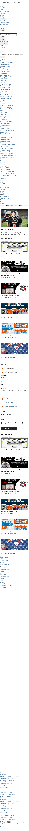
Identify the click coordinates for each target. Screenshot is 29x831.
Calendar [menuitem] (2, 189)
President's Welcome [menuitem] (6, 168)
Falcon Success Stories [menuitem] (6, 148)
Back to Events (9, 428)
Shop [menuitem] (1, 182)
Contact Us (3, 582)
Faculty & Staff (4, 24)
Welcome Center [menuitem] (4, 93)
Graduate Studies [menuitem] (5, 71)
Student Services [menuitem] (4, 116)
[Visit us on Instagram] (14, 647)
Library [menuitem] (2, 185)
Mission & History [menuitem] (5, 169)
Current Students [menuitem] (4, 198)
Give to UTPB (4, 564)
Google (5, 423)
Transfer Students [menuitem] (5, 89)
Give (1, 180)
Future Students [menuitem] (4, 196)
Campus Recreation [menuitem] (5, 134)
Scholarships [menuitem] (3, 103)
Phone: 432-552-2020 (6, 585)
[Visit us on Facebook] (14, 617)
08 (12, 205)
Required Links (4, 781)
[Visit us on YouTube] (14, 706)
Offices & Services (5, 567)
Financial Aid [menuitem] (3, 100)
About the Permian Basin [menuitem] (7, 173)
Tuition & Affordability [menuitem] (6, 98)
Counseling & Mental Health (7, 778)
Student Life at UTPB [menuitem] (6, 121)
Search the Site (4, 32)
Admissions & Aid (5, 85)
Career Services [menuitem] (4, 135)
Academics (3, 59)
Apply (1, 52)
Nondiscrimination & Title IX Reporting (10, 776)
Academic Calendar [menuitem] (5, 84)
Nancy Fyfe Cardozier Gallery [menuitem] (8, 153)
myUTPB (2, 8)
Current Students (4, 22)
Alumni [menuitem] (2, 201)
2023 (10, 205)
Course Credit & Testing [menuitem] (6, 109)
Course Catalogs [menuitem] (4, 64)
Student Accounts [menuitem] (5, 102)
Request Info (3, 47)
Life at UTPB (3, 112)
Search (3, 30)
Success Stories (4, 11)
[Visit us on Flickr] (14, 766)
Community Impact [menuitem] (5, 141)
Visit (1, 49)
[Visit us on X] (14, 677)
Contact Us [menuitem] (3, 178)
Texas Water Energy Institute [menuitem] (8, 155)
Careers (2, 571)
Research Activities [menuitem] (5, 150)
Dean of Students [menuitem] (5, 128)
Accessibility (3, 774)
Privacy (2, 826)
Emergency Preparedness (7, 780)
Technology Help (4, 569)
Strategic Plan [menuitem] (4, 176)
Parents (2, 28)
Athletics (2, 160)
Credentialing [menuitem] (3, 73)
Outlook (11, 423)
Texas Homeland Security (7, 790)
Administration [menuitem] (4, 166)
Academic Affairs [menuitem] (4, 82)
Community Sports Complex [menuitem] (7, 144)
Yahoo (18, 423)
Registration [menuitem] (3, 78)
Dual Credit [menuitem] (3, 80)
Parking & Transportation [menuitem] (7, 130)
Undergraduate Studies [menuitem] (6, 69)
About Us (2, 162)
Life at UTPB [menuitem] (3, 114)
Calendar (2, 13)
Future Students (4, 21)
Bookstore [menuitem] (3, 127)
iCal (24, 423)
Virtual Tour (3, 50)
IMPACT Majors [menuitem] (4, 110)
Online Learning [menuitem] (4, 75)
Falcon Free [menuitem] (3, 91)
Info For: (3, 19)
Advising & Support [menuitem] (5, 77)
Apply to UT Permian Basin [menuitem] (7, 94)
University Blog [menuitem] (4, 146)
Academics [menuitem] (3, 61)
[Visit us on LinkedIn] (14, 736)
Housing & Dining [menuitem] (5, 123)
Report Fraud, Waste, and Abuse (9, 794)
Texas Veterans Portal (6, 792)
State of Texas (4, 787)
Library (2, 9)
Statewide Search (5, 789)
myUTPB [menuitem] (2, 184)
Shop (1, 6)
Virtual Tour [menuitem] (3, 118)
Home (2, 205)
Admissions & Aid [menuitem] (5, 87)
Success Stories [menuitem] (4, 187)
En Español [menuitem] (3, 193)
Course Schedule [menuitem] (5, 66)
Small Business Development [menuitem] (8, 152)
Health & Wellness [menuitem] (5, 125)
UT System (3, 785)
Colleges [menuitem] (2, 68)
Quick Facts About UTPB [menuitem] (7, 171)
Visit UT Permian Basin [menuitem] (6, 96)
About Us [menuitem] (2, 164)
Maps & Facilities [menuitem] (4, 132)
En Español (3, 17)
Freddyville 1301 (18, 205)
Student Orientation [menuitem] (5, 107)
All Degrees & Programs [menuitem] (6, 62)
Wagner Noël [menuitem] (3, 159)
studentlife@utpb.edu (11, 406)
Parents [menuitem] (2, 203)
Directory (2, 15)
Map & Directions (4, 584)
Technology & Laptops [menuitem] (6, 137)
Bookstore (3, 573)
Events (7, 205)
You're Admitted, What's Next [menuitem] (8, 105)
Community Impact (5, 139)
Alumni (2, 26)
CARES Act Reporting (6, 796)
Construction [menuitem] (3, 119)
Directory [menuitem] (2, 191)
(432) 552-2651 (9, 402)
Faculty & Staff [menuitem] (4, 200)
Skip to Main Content (5, 0)
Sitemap (2, 828)
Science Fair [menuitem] (3, 143)
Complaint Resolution (6, 783)
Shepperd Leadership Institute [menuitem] (8, 157)
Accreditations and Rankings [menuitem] (8, 175)
